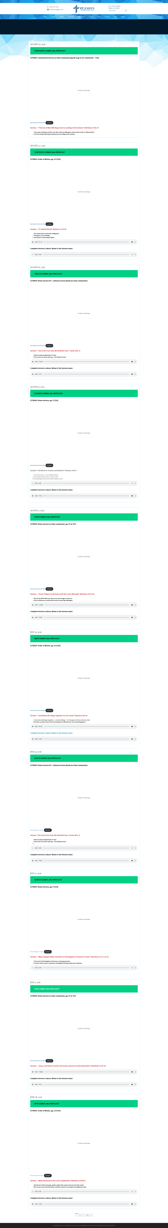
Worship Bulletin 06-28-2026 (36, 1175)
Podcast (107, 16)
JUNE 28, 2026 (36, 1097)
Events (91, 16)
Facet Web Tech (107, 1225)
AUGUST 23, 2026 (37, 145)
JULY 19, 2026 (35, 751)
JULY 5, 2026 (35, 982)
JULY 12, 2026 (35, 873)
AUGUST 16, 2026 (37, 267)
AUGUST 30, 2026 (37, 44)
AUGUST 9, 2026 (37, 386)
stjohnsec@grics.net (56, 9)
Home (45, 16)
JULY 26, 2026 (36, 632)
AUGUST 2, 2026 (37, 510)
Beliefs (62, 16)
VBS (115, 16)
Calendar (71, 16)
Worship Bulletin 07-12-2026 (36, 951)
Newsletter (81, 16)
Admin (113, 1225)
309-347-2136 (53, 7)
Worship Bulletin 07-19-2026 (36, 830)
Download (49, 122)
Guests (53, 16)
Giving (123, 16)
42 (87, 1215)
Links (99, 16)
